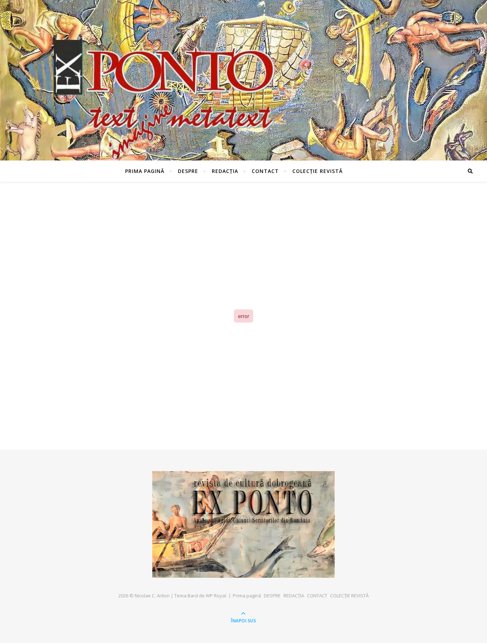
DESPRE (188, 171)
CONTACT (265, 171)
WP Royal (216, 595)
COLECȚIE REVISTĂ (317, 171)
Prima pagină (144, 171)
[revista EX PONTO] (243, 524)
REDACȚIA (225, 171)
